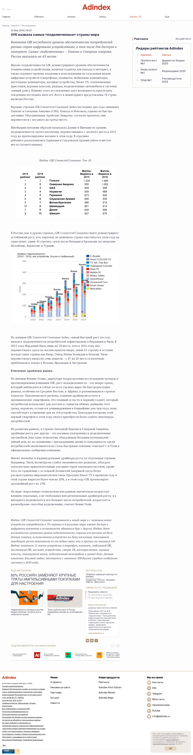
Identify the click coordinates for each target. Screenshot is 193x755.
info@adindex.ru (161, 716)
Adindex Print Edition (110, 687)
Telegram (157, 693)
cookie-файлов (172, 740)
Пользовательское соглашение (15, 714)
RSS (154, 688)
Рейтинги (104, 682)
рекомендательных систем (164, 744)
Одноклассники (161, 705)
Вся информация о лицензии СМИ (16, 709)
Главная (5, 25)
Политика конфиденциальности (15, 712)
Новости (16, 25)
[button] (118, 646)
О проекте (55, 682)
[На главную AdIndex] (96, 7)
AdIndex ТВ (135, 16)
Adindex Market (107, 692)
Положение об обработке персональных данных (22, 717)
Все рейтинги (183, 38)
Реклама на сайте (60, 687)
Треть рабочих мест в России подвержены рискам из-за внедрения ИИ (64, 612)
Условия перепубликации (12, 686)
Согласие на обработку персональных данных (21, 720)
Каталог (54, 697)
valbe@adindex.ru (96, 633)
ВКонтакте (158, 699)
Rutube (156, 710)
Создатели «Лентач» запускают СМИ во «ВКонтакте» (100, 581)
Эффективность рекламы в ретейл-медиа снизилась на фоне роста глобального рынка (27, 612)
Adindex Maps (106, 697)
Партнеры (55, 692)
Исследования (29, 25)
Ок (170, 748)
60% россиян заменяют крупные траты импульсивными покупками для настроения (45, 580)
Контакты (157, 682)
